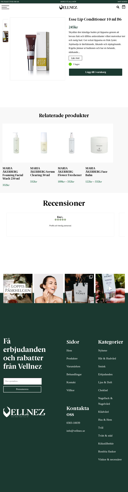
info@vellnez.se (75, 430)
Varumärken (73, 366)
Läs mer (75, 58)
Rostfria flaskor (107, 451)
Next (67, 61)
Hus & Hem (105, 419)
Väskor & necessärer (110, 459)
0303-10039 (73, 422)
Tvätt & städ (105, 435)
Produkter (72, 358)
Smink (102, 366)
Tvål (100, 427)
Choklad (103, 390)
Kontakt (71, 382)
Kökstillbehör (106, 443)
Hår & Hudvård (107, 358)
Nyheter (102, 350)
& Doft (107, 382)
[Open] (17, 288)
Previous (7, 61)
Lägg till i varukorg (95, 72)
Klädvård (103, 411)
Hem (69, 350)
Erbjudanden (105, 374)
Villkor (70, 390)
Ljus (100, 382)
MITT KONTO (122, 1)
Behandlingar (74, 374)
